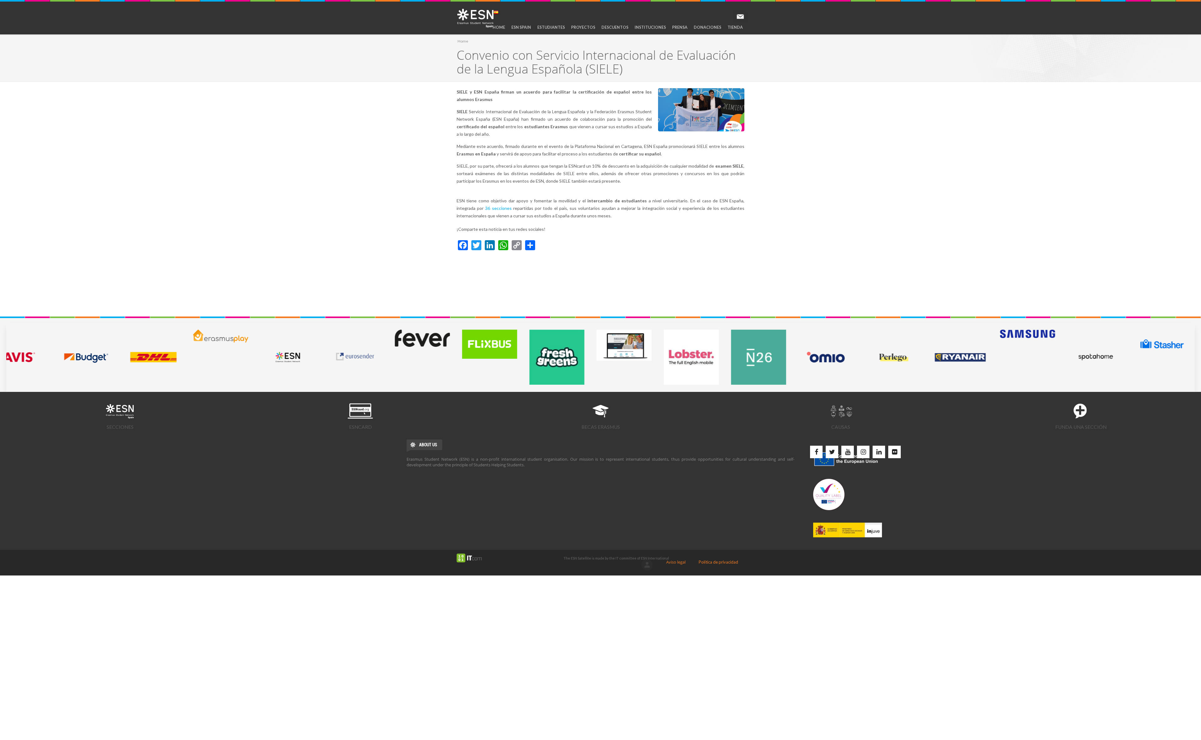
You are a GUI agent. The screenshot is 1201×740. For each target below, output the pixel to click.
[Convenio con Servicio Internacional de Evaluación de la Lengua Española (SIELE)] (701, 109)
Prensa (679, 27)
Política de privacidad (718, 562)
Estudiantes (551, 27)
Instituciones (650, 27)
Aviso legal (676, 562)
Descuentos (614, 27)
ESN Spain (521, 27)
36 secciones (498, 208)
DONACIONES (707, 27)
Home (499, 27)
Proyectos (583, 27)
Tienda (735, 27)
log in (647, 564)
